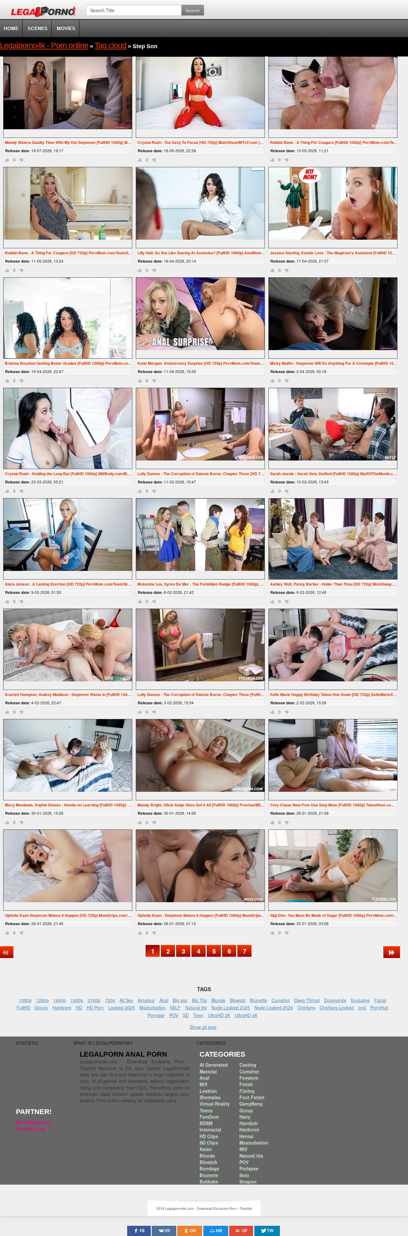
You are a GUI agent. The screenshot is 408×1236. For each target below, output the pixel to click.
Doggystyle (335, 1000)
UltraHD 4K (246, 1015)
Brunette (258, 1000)
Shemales (210, 1097)
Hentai (246, 1136)
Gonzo (41, 1007)
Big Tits (199, 1000)
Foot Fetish (252, 1097)
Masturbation (152, 1007)
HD (79, 1007)
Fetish (246, 1084)
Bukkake (209, 1181)
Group (246, 1110)
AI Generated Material (214, 1067)
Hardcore (62, 1007)
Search (193, 10)
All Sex (126, 1000)
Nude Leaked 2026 (273, 1007)
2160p (94, 1000)
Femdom (248, 1078)
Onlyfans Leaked (337, 1007)
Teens (206, 1110)
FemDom (209, 1116)
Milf (204, 1084)
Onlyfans (306, 1007)
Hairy (245, 1116)
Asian (206, 1149)
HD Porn (95, 1007)
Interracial (210, 1129)
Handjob (248, 1123)
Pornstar (156, 1015)
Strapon (248, 1181)
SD (186, 1015)
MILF (175, 1007)
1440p (59, 1000)
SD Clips (209, 1142)
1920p (76, 1000)
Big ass (180, 1000)
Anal (163, 1000)
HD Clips (209, 1136)
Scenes (37, 28)
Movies (66, 28)
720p (110, 1000)
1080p (25, 1000)
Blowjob (237, 1000)
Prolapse (249, 1168)
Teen (198, 1015)
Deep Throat (307, 1000)
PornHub (379, 1007)
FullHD (23, 1007)
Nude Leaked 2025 (230, 1007)
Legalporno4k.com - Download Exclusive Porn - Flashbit (45, 12)
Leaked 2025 (121, 1007)
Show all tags (203, 1027)
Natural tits (196, 1007)
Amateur (146, 1000)
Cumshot (281, 1000)
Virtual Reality (215, 1103)
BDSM (206, 1123)
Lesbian (208, 1091)
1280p (42, 1000)
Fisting (247, 1091)
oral (362, 1007)
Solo (244, 1175)
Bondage (209, 1168)
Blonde (218, 1000)
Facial (380, 1000)
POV (173, 1015)
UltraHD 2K (219, 1015)
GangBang (251, 1103)
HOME (11, 28)
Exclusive (360, 1000)
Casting (247, 1064)
